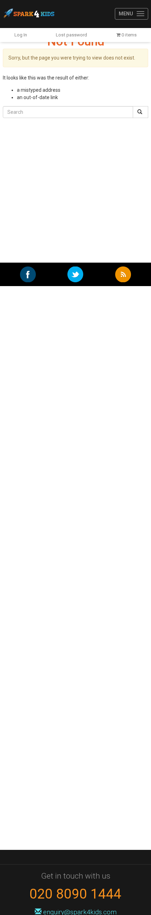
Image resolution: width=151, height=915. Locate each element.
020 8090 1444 (75, 894)
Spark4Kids (28, 14)
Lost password (71, 34)
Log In (20, 34)
